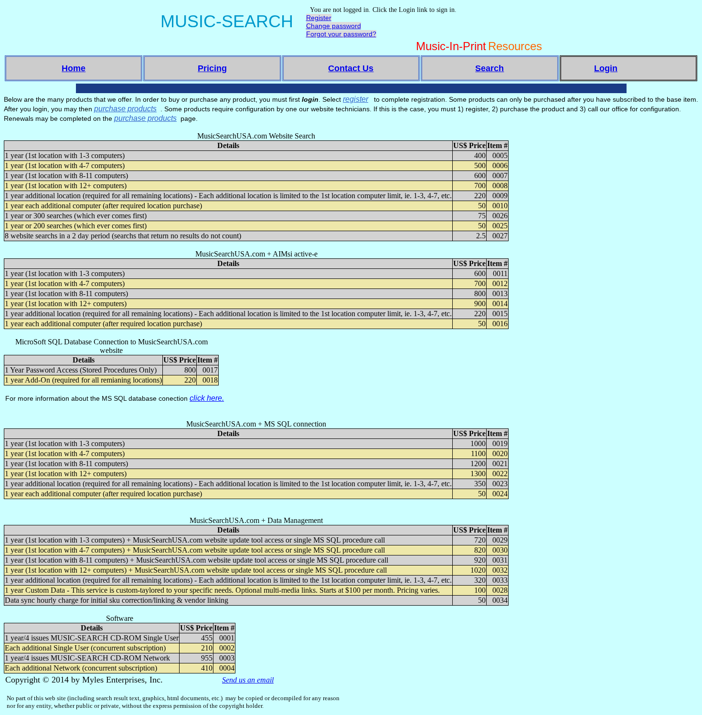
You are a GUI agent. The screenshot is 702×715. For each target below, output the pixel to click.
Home (73, 68)
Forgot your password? (341, 34)
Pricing (212, 68)
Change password (333, 26)
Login (605, 68)
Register (318, 17)
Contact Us (350, 68)
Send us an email (248, 680)
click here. (207, 398)
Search (489, 68)
